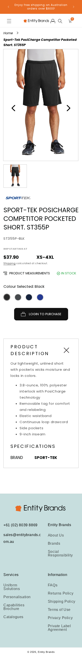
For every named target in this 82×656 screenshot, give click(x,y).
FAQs (52, 585)
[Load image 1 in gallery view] (15, 176)
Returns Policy (60, 593)
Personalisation (17, 597)
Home (8, 33)
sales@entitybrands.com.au (22, 538)
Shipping (9, 263)
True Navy (29, 297)
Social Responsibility (60, 553)
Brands (54, 543)
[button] (9, 21)
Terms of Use (59, 610)
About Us (56, 535)
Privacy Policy (60, 618)
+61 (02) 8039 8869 (20, 525)
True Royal (40, 297)
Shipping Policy (61, 601)
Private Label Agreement (59, 628)
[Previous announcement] (8, 7)
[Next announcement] (74, 7)
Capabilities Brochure (13, 607)
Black (6, 297)
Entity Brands (46, 652)
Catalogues (13, 617)
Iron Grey (18, 297)
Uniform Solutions (11, 587)
